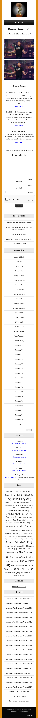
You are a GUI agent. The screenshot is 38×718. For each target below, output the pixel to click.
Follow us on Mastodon (19, 464)
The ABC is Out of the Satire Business (19, 223)
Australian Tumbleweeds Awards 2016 (19, 645)
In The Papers (19, 303)
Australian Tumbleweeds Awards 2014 (19, 636)
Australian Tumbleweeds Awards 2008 (19, 608)
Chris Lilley (21, 499)
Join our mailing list (10, 477)
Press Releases (19, 336)
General (19, 299)
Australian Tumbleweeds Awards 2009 (19, 612)
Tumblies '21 (19, 401)
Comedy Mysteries (19, 275)
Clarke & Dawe (12, 502)
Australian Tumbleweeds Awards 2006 (19, 599)
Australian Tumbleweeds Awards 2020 (19, 664)
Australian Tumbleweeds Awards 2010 (19, 617)
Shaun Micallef (19, 542)
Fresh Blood (20, 505)
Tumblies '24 (19, 415)
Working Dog (19, 575)
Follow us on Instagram (19, 457)
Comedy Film (19, 271)
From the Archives (19, 294)
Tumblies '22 (19, 406)
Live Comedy (19, 313)
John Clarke (23, 517)
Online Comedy (19, 317)
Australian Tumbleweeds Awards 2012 (19, 626)
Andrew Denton (21, 491)
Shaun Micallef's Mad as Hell (16, 546)
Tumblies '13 (19, 364)
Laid (26, 523)
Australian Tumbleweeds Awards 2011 (19, 622)
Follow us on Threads (19, 470)
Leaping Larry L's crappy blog (19, 701)
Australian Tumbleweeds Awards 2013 (19, 631)
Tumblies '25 (19, 419)
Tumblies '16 (19, 378)
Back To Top (30, 715)
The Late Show (13, 561)
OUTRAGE (19, 322)
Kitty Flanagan (15, 523)
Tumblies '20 (19, 396)
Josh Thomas (19, 520)
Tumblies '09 (19, 345)
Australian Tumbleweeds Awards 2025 (19, 687)
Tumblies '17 (19, 382)
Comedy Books (19, 266)
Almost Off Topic (19, 257)
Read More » (19, 106)
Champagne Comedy (19, 696)
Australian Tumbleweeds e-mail (19, 692)
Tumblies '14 (19, 368)
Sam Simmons (28, 539)
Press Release (19, 331)
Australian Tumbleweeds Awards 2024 (19, 682)
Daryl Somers (26, 502)
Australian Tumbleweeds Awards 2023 (19, 678)
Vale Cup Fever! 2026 (19, 244)
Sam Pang (19, 539)
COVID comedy (19, 289)
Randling (12, 536)
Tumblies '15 (19, 373)
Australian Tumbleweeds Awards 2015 (19, 640)
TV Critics (19, 424)
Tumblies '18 (19, 387)
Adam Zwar (9, 491)
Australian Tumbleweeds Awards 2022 (19, 673)
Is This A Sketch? (19, 308)
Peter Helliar (27, 530)
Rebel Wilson (22, 536)
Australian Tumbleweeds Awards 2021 (19, 668)
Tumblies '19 (19, 392)
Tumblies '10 (19, 350)
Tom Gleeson (25, 569)
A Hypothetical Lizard (19, 234)
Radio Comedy (19, 341)
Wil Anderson (27, 573)
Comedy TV (19, 285)
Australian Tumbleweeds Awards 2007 (19, 603)
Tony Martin (12, 572)
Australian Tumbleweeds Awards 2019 (19, 659)
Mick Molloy (16, 530)
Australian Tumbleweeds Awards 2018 (19, 654)
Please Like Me (13, 533)
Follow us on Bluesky (19, 450)
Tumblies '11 (19, 354)
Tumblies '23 (19, 410)
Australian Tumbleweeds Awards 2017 (19, 650)
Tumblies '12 (19, 359)
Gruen (15, 507)
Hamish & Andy (26, 507)
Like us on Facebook (19, 443)
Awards (19, 262)
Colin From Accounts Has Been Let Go (19, 239)
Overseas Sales (19, 327)
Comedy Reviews (19, 280)
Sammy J (10, 539)
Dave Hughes (9, 505)
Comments (25, 34)
